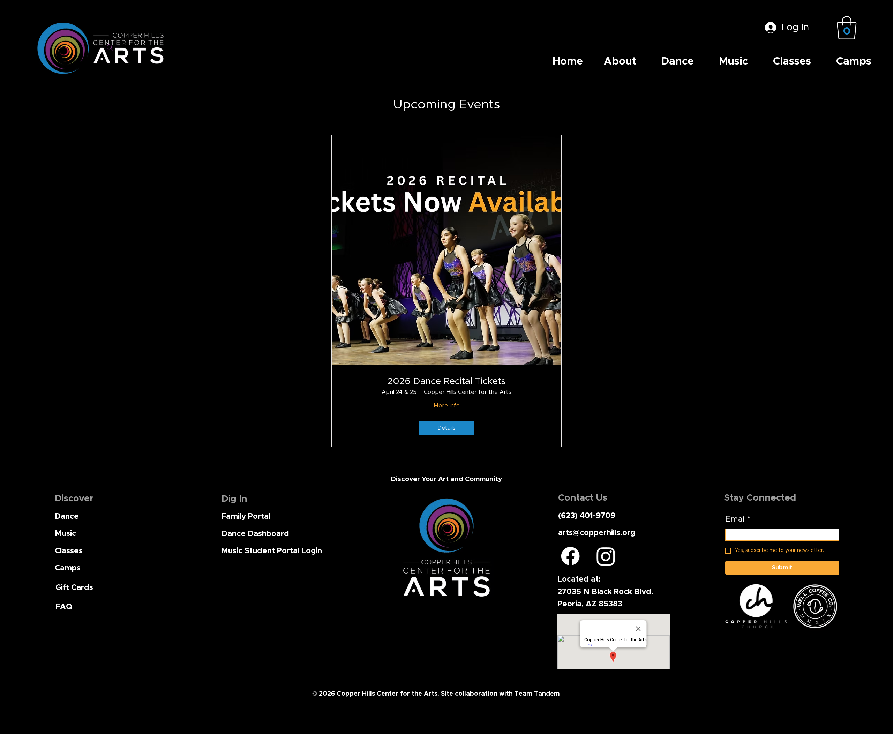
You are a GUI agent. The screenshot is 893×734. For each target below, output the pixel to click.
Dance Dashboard (255, 534)
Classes (69, 551)
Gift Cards (74, 588)
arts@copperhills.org (596, 533)
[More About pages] (639, 61)
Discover (74, 498)
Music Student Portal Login (271, 551)
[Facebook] (570, 556)
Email (738, 519)
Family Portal (246, 516)
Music (65, 534)
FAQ (63, 607)
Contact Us (582, 497)
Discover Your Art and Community (446, 479)
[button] (846, 27)
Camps (68, 568)
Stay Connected (760, 497)
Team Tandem (537, 694)
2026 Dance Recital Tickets (446, 381)
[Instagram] (606, 556)
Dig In (234, 498)
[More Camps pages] (874, 61)
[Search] (110, 47)
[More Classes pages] (814, 61)
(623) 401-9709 (586, 516)
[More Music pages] (751, 61)
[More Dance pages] (697, 61)
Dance (67, 516)
